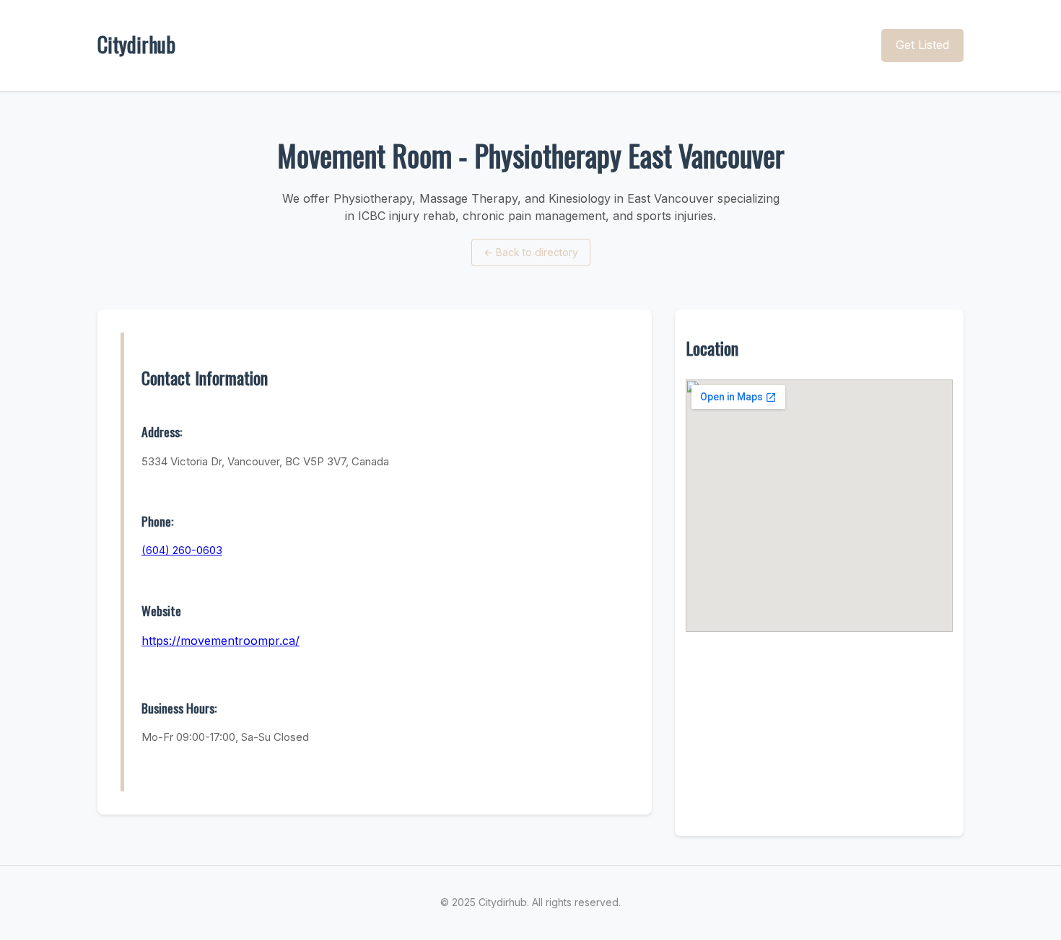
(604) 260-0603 (181, 550)
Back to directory (531, 252)
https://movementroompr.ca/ (220, 640)
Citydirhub (136, 44)
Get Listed (922, 45)
